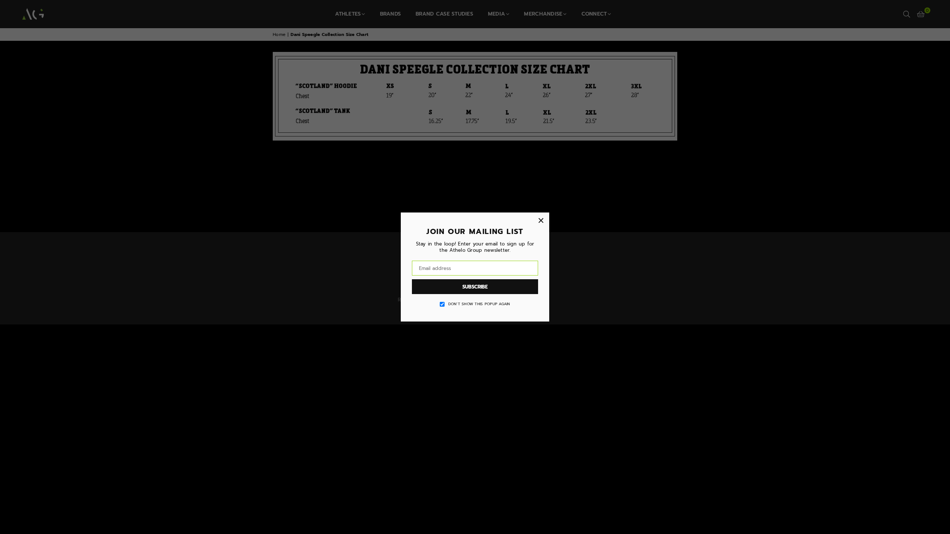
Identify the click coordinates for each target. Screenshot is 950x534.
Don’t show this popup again (479, 304)
